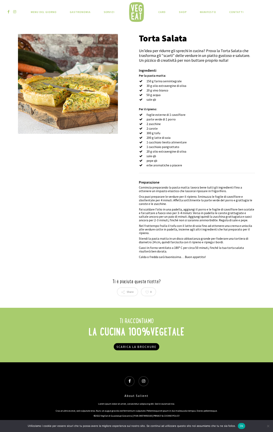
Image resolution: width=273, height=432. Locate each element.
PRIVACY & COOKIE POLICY (166, 415)
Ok (241, 425)
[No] (268, 426)
